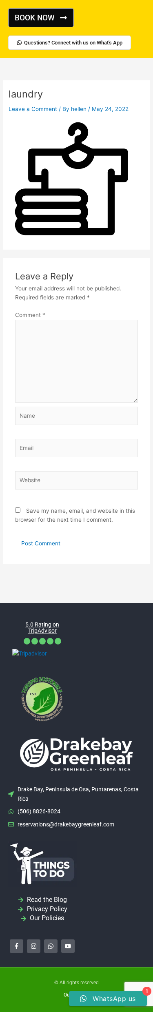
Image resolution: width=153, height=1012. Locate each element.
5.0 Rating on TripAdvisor (42, 627)
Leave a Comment (33, 109)
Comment (30, 315)
